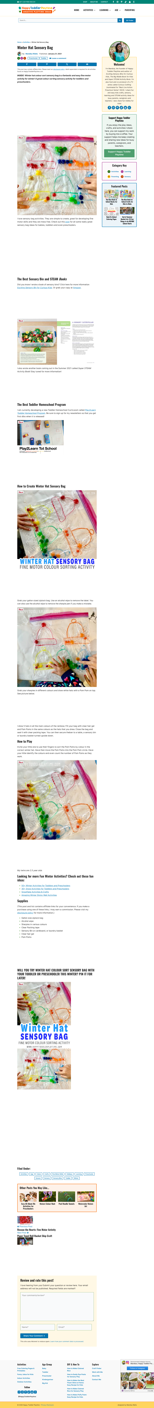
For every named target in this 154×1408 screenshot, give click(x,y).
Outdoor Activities (24, 1382)
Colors (39, 1174)
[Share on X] (67, 64)
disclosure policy (59, 69)
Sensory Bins (57, 1178)
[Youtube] (130, 2)
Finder (131, 20)
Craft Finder (96, 1368)
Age (116, 10)
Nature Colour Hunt (47, 1203)
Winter (76, 1178)
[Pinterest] (121, 2)
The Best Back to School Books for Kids (111, 201)
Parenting (130, 10)
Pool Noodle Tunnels (66, 1203)
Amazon (77, 287)
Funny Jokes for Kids (25, 1374)
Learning (104, 10)
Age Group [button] (47, 1364)
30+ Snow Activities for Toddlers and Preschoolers (45, 889)
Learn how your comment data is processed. (67, 1341)
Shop (85, 2)
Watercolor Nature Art (85, 1205)
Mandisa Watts (32, 54)
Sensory (47, 1178)
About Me (94, 2)
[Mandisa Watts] (19, 53)
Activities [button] (21, 1364)
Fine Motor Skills (57, 1174)
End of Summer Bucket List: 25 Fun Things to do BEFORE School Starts (127, 220)
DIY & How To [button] (73, 1364)
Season (38, 1178)
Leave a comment (59, 58)
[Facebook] (113, 2)
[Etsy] (134, 2)
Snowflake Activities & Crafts (35, 892)
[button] (94, 10)
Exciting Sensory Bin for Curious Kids (34, 287)
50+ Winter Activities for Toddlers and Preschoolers (45, 885)
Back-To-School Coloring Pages (111, 218)
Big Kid (45, 1383)
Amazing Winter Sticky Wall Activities (39, 895)
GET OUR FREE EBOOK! (27, 2)
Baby (44, 1368)
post (67, 222)
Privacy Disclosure (47, 1405)
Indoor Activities (23, 1378)
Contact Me (96, 1380)
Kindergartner (47, 1380)
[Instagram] (117, 2)
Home (76, 10)
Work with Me (97, 1372)
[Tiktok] (125, 2)
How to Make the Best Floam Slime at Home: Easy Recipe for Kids (75, 1382)
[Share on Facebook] (26, 64)
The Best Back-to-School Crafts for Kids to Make (127, 201)
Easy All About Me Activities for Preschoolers (28, 1206)
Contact (104, 2)
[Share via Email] (87, 64)
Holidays (69, 1174)
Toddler (43, 58)
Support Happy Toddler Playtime (119, 153)
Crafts (47, 1174)
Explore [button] (95, 1364)
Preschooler (33, 58)
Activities (88, 10)
